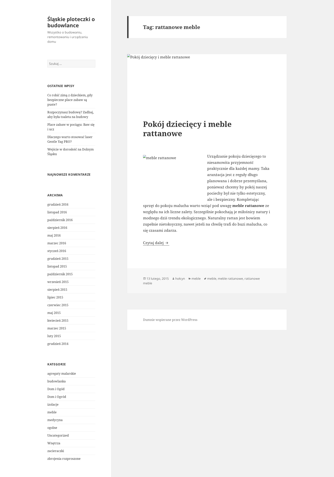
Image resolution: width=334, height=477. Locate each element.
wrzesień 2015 (58, 282)
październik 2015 (60, 274)
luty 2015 (54, 336)
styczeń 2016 (56, 251)
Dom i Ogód (56, 389)
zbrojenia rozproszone (64, 458)
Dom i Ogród (56, 397)
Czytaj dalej (156, 242)
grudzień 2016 (57, 204)
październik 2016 (60, 220)
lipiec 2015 (55, 297)
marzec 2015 (56, 328)
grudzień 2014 (57, 344)
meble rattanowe (230, 278)
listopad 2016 (57, 212)
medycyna (55, 420)
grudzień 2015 (57, 258)
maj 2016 (54, 235)
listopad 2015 (57, 266)
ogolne (52, 428)
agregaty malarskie (61, 373)
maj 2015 (54, 313)
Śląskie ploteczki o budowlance (71, 22)
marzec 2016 (56, 243)
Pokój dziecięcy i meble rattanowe (187, 128)
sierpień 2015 (57, 289)
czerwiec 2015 (57, 305)
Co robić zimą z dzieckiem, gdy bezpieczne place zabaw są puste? (70, 100)
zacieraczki (55, 451)
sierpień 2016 (57, 228)
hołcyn (180, 278)
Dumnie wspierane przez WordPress (170, 320)
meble (52, 412)
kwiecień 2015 (57, 320)
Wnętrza (53, 443)
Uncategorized (58, 435)
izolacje (53, 404)
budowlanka (56, 381)
